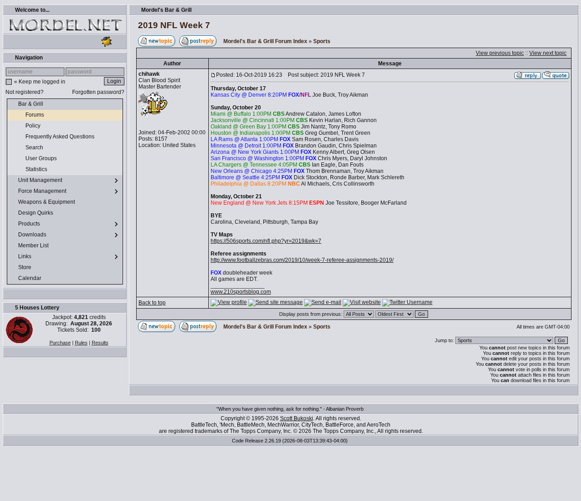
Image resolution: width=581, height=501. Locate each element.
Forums (35, 115)
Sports (321, 41)
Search (34, 147)
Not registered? (24, 92)
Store (25, 267)
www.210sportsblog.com (241, 292)
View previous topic (500, 53)
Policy (33, 126)
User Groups (41, 158)
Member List (34, 245)
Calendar (30, 278)
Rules (81, 342)
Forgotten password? (98, 92)
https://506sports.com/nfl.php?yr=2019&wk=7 (266, 241)
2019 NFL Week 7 (174, 25)
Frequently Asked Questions (60, 136)
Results (100, 342)
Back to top (152, 303)
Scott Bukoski (296, 418)
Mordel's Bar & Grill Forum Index (265, 41)
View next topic (547, 53)
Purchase (60, 342)
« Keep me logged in (39, 82)
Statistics (37, 169)
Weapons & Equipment (47, 202)
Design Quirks (36, 213)
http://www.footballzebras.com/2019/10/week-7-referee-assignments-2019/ (302, 260)
